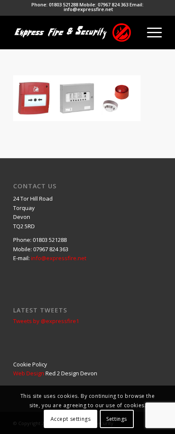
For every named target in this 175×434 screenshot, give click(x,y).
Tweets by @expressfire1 (46, 321)
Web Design (28, 373)
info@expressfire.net (88, 9)
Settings (116, 419)
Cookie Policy (30, 364)
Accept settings (71, 419)
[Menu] (150, 32)
